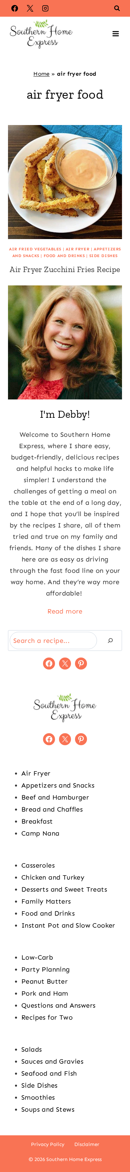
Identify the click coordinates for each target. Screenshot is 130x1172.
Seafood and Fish (49, 1073)
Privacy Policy (47, 1144)
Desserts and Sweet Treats (64, 889)
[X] (30, 8)
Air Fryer (77, 249)
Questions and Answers (58, 1005)
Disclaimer (86, 1144)
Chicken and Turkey (52, 877)
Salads (31, 1049)
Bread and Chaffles (52, 809)
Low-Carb (37, 957)
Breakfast (37, 821)
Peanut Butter (44, 981)
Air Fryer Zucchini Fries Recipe (65, 269)
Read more (65, 611)
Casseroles (38, 865)
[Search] (110, 640)
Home (41, 73)
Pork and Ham (44, 993)
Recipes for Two (47, 1017)
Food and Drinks (64, 255)
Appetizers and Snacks (57, 785)
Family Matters (46, 901)
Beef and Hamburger (55, 797)
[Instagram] (45, 8)
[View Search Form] (117, 8)
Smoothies (38, 1097)
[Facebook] (14, 8)
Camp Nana (40, 833)
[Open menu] (115, 33)
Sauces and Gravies (52, 1061)
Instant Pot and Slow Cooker (68, 925)
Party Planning (45, 969)
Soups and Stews (47, 1109)
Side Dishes (103, 255)
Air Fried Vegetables (35, 249)
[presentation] (65, 182)
